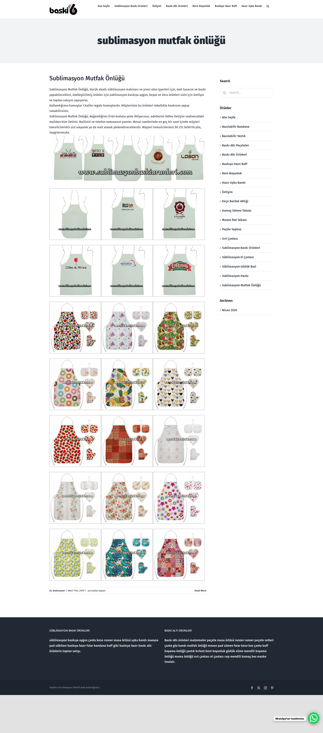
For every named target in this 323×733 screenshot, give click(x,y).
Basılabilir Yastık (234, 136)
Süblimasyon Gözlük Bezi (239, 266)
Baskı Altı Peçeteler (235, 145)
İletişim (227, 192)
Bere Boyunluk (232, 173)
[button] (268, 6)
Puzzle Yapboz (231, 229)
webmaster (59, 590)
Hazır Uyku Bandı (234, 182)
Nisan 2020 (229, 310)
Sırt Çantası (230, 238)
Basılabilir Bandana (235, 126)
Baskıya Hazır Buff (234, 164)
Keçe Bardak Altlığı (235, 201)
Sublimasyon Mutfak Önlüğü (87, 78)
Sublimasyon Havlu (235, 276)
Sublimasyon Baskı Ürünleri (241, 248)
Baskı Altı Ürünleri (234, 154)
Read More (200, 590)
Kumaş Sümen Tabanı (236, 210)
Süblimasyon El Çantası (238, 257)
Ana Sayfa (229, 117)
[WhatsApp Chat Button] (313, 718)
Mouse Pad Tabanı (234, 220)
